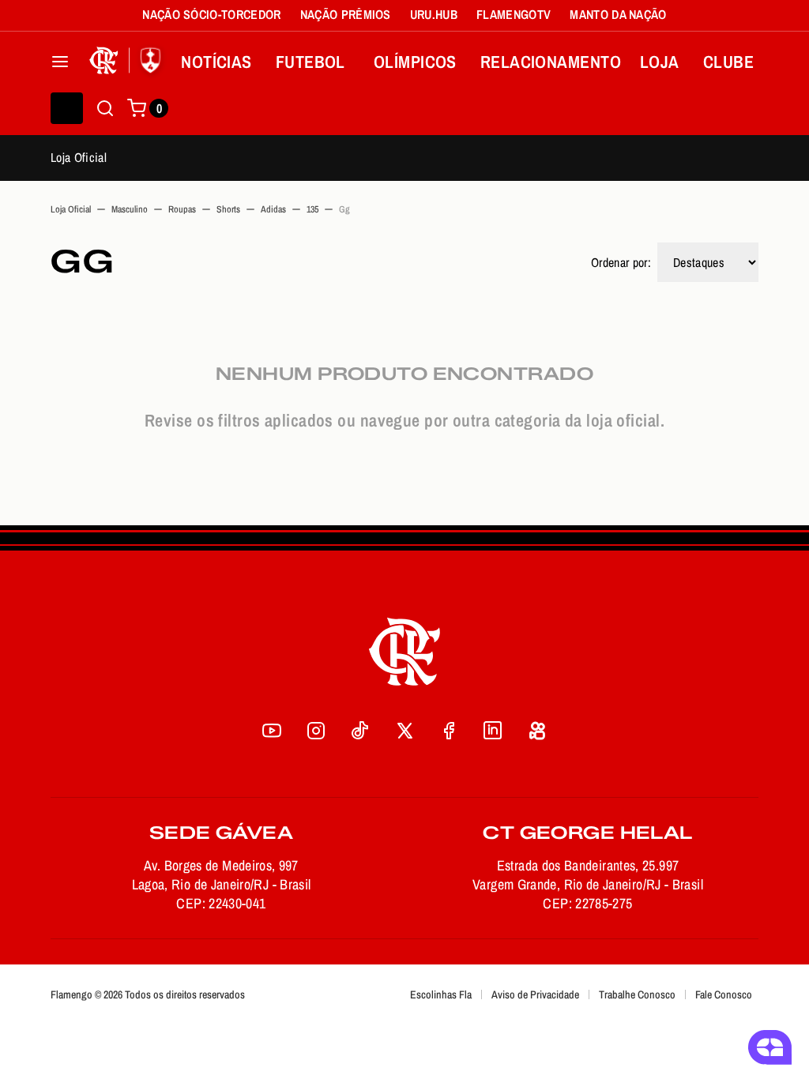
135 (312, 209)
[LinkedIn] (493, 730)
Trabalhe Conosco (637, 994)
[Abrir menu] (60, 61)
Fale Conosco (723, 994)
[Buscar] (105, 108)
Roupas (182, 209)
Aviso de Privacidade (535, 994)
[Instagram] (316, 730)
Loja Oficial (79, 157)
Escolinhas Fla (441, 994)
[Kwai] (537, 730)
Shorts (228, 209)
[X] (404, 730)
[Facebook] (449, 730)
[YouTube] (272, 730)
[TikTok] (360, 730)
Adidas (273, 209)
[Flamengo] (127, 62)
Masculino (129, 209)
